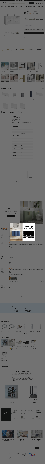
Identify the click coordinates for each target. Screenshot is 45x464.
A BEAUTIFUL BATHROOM (29, 235)
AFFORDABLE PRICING (29, 237)
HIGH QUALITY (29, 231)
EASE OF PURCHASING (29, 233)
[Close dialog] (34, 223)
